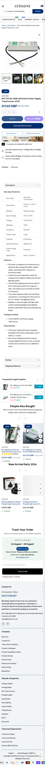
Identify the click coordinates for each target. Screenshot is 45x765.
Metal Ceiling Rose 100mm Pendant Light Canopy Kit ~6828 (11, 503)
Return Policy (6, 667)
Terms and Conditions (10, 644)
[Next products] (42, 379)
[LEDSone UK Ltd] (22, 6)
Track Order (22, 571)
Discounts (5, 722)
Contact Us (6, 641)
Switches (5, 714)
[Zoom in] (39, 34)
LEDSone (5, 96)
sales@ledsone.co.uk (9, 619)
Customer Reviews (9, 738)
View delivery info (22, 557)
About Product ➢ (12, 133)
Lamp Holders (7, 706)
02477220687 (9, 595)
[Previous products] (37, 379)
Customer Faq (7, 742)
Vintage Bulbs (7, 687)
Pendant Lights (7, 695)
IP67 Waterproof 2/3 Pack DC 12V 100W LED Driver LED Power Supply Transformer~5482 (21, 395)
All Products (11, 25)
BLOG (4, 718)
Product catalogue (9, 648)
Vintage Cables (7, 684)
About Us (5, 637)
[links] (4, 624)
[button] (39, 51)
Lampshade (6, 699)
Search (38, 11)
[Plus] (14, 112)
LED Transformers (8, 691)
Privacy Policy (6, 660)
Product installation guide (11, 652)
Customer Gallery (8, 734)
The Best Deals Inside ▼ (33, 133)
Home (3, 25)
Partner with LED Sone (10, 746)
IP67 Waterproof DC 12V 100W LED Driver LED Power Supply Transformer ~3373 (21, 385)
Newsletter (6, 671)
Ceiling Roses (7, 710)
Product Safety (7, 656)
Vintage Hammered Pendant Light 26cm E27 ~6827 (31, 503)
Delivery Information (9, 663)
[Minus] (4, 112)
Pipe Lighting (6, 702)
